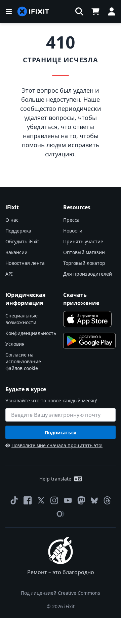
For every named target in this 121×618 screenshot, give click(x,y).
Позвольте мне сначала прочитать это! (57, 445)
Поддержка (18, 230)
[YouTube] (68, 500)
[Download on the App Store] (87, 319)
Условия (15, 344)
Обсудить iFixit (22, 241)
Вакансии (16, 252)
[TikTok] (14, 500)
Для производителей (87, 274)
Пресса (71, 220)
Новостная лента (25, 263)
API (9, 274)
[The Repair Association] (60, 514)
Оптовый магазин (84, 252)
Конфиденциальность (30, 333)
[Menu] (9, 11)
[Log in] (111, 11)
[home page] (33, 12)
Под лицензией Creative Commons (60, 593)
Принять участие (83, 241)
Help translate (55, 478)
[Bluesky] (94, 500)
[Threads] (107, 500)
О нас (11, 220)
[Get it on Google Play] (89, 341)
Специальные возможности (21, 319)
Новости (72, 230)
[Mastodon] (81, 500)
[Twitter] (41, 500)
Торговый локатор (84, 263)
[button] (79, 11)
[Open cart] (95, 11)
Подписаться (60, 432)
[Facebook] (28, 500)
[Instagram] (54, 500)
